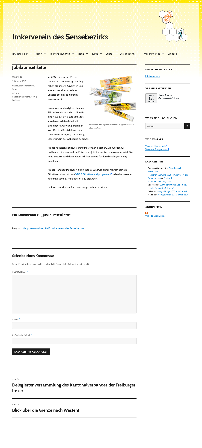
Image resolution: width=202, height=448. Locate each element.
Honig (81, 53)
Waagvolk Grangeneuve (156, 149)
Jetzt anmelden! (152, 76)
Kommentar (20, 272)
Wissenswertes (151, 53)
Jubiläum (16, 100)
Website (172, 53)
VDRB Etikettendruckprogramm (92, 174)
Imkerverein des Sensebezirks (60, 36)
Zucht (109, 53)
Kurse (95, 53)
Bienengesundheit (60, 53)
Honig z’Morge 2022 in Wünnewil (172, 191)
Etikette (16, 93)
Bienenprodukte (26, 85)
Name (16, 319)
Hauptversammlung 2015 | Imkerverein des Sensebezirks (53, 228)
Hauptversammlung (21, 96)
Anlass (15, 85)
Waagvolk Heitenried (155, 146)
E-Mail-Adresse (22, 334)
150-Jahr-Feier (20, 53)
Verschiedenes (128, 53)
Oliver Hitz (17, 77)
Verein (39, 53)
